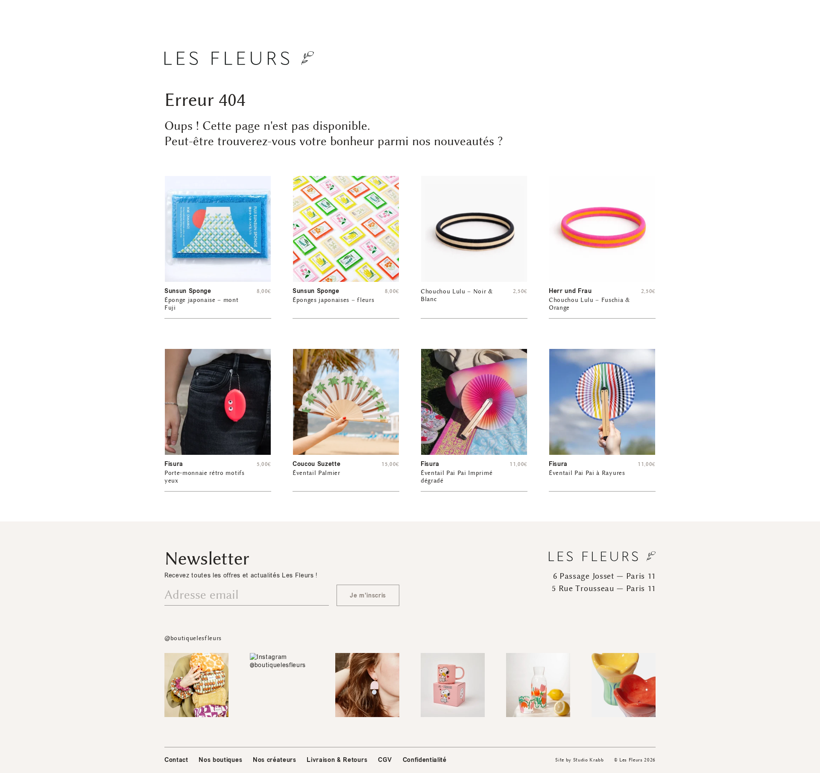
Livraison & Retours (337, 760)
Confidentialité (425, 760)
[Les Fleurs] (239, 58)
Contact (176, 760)
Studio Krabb (588, 760)
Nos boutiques (220, 760)
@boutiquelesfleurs (193, 638)
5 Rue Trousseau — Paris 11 (604, 588)
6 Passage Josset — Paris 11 (604, 576)
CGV (385, 760)
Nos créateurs (274, 760)
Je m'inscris (368, 595)
